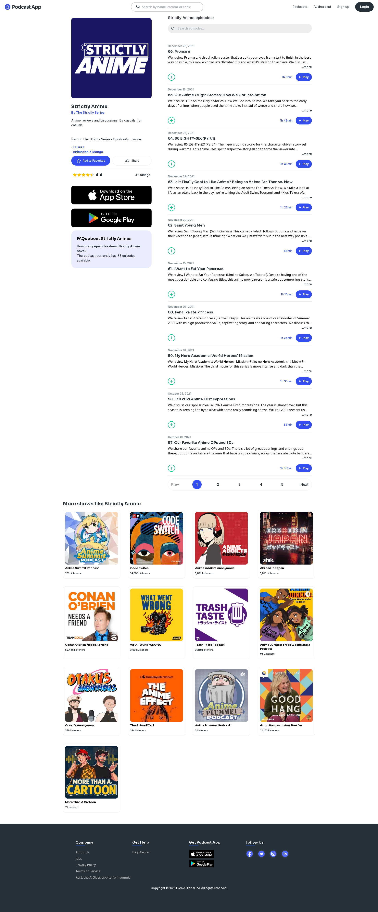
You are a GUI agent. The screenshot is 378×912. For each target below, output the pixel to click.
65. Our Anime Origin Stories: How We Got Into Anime (217, 95)
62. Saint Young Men (186, 225)
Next (304, 484)
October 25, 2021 (179, 393)
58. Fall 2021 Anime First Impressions (201, 399)
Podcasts (300, 7)
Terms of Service (88, 871)
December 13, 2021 (181, 89)
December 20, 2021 (181, 46)
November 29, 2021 (181, 176)
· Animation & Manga (87, 152)
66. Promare (179, 51)
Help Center (141, 852)
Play (306, 77)
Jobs (79, 858)
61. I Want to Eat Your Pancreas (195, 269)
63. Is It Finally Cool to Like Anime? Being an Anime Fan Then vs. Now (230, 182)
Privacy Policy (86, 865)
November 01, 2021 (181, 350)
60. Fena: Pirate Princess (190, 312)
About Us (82, 852)
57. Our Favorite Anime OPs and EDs (200, 442)
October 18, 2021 (179, 437)
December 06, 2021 (181, 132)
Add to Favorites (94, 160)
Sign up (343, 7)
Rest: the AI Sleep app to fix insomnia (103, 877)
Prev (175, 484)
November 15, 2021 (181, 263)
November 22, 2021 (181, 219)
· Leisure (77, 147)
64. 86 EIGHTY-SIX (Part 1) (191, 138)
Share (135, 160)
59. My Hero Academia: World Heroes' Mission (210, 356)
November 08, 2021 (181, 306)
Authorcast (322, 7)
